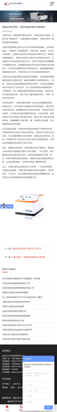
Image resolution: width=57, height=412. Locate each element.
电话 (21, 410)
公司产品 (16, 384)
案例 (13, 387)
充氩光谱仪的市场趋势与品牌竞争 (17, 330)
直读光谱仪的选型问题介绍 (14, 311)
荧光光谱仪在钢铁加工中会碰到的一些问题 (21, 279)
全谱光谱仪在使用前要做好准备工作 (18, 288)
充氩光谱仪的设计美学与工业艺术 (26, 249)
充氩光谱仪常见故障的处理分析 (16, 302)
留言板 (5, 387)
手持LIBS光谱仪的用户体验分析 (16, 339)
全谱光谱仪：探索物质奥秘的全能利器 (28, 257)
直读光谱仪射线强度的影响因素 (16, 316)
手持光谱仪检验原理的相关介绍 (16, 283)
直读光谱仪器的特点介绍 (13, 320)
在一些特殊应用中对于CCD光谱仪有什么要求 (22, 297)
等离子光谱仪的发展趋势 (13, 306)
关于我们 (6, 384)
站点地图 (21, 387)
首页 (7, 410)
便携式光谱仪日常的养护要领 (15, 292)
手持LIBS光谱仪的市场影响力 (15, 334)
